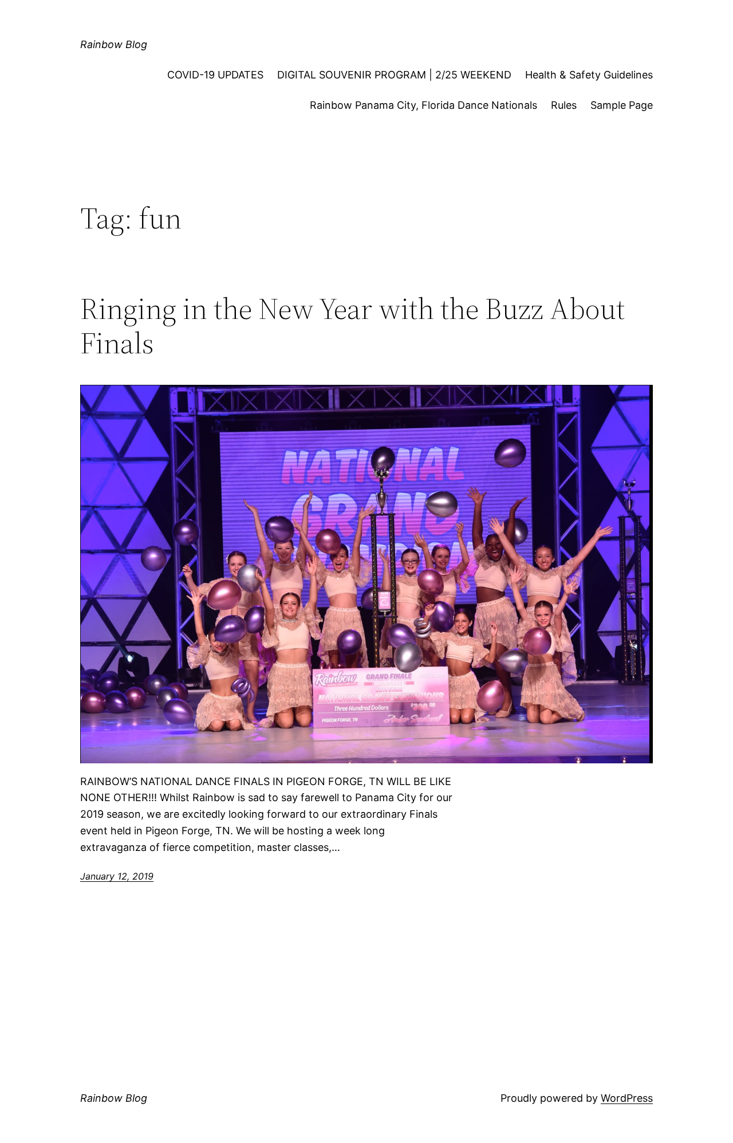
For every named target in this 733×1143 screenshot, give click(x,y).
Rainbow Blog (113, 44)
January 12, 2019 (116, 876)
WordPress (627, 1098)
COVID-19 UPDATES (215, 75)
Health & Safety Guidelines (589, 75)
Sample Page (621, 105)
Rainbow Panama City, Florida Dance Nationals (423, 105)
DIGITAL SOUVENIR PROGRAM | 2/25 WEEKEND (394, 75)
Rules (564, 105)
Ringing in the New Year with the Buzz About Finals (352, 325)
